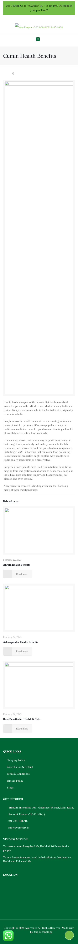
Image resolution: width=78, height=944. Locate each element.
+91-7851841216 (18, 820)
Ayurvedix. (31, 927)
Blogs (10, 787)
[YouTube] (42, 18)
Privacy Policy (15, 780)
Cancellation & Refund (20, 766)
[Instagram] (47, 18)
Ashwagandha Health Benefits (20, 642)
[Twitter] (36, 18)
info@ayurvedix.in (18, 827)
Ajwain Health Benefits (16, 564)
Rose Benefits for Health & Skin (21, 719)
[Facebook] (31, 18)
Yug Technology (43, 931)
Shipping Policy (16, 760)
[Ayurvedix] (39, 27)
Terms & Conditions (18, 773)
